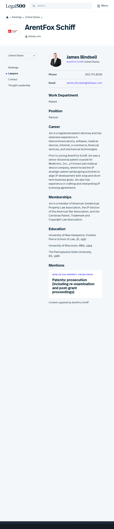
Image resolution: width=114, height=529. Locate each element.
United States (32, 17)
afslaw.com (34, 36)
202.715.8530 (93, 74)
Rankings (17, 17)
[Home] (15, 6)
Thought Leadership (19, 85)
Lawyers (13, 74)
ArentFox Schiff (74, 62)
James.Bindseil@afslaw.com (84, 83)
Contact (12, 80)
